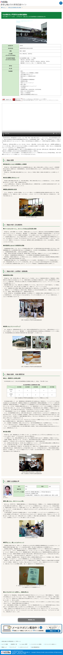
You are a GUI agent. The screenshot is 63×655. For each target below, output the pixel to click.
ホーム (4, 7)
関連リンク (4, 647)
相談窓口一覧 (14, 644)
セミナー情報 (5, 644)
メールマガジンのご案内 (36, 644)
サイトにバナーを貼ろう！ (51, 644)
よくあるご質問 (23, 644)
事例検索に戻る (31, 619)
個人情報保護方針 (35, 647)
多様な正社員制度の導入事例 (14, 7)
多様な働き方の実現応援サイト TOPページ (11, 641)
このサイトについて (23, 647)
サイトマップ (13, 647)
